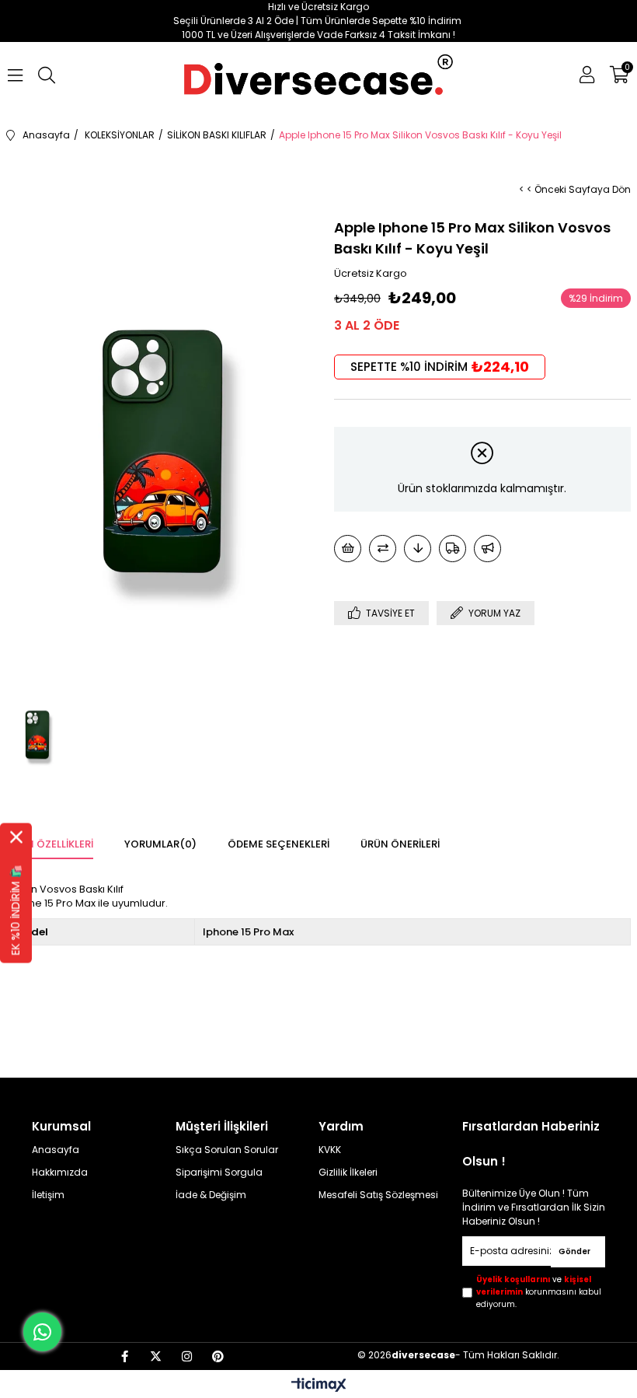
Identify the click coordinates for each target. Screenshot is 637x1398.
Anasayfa (55, 1150)
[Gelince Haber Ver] (487, 548)
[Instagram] (186, 1356)
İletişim (48, 1195)
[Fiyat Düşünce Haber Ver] (417, 548)
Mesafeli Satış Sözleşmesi (378, 1195)
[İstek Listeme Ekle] (347, 548)
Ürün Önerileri (400, 844)
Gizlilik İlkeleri (348, 1172)
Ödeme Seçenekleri (278, 844)
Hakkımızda (60, 1172)
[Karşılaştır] (382, 548)
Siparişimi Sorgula (219, 1172)
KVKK (329, 1150)
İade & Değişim (211, 1195)
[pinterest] (217, 1356)
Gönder (574, 1251)
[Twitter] (155, 1356)
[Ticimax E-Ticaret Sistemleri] (318, 1386)
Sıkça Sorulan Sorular (227, 1150)
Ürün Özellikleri (49, 844)
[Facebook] (124, 1356)
